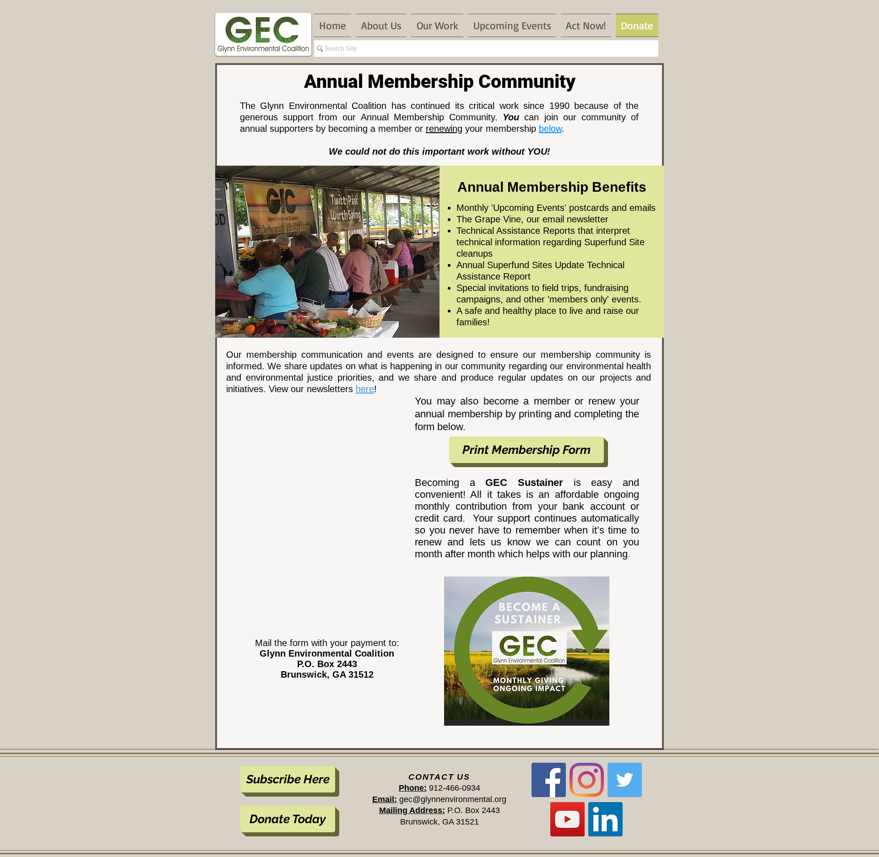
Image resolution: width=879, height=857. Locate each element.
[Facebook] (549, 780)
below (550, 129)
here (365, 389)
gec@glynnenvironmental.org (452, 799)
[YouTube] (567, 819)
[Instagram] (587, 780)
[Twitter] (625, 780)
